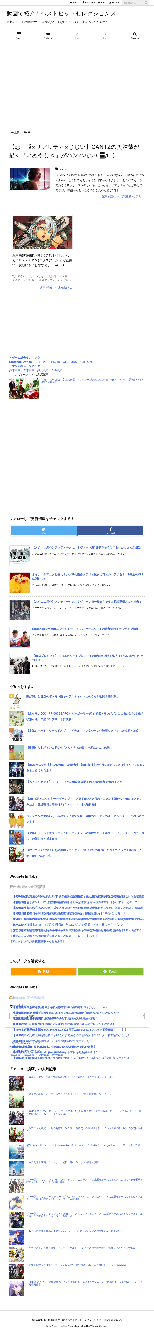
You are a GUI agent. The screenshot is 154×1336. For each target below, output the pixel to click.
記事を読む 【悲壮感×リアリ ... (123, 196)
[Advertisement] (77, 86)
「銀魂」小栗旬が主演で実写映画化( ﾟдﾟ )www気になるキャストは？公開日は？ (70, 1077)
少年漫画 (14, 370)
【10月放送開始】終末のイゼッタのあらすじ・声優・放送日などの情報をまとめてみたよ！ (75, 1230)
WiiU (65, 361)
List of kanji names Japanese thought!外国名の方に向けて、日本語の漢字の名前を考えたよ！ (73, 1057)
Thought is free (99, 1326)
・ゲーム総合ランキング (24, 357)
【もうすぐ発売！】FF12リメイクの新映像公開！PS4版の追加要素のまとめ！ (75, 781)
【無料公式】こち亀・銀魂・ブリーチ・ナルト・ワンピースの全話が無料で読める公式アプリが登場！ (81, 1247)
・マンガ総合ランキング (24, 366)
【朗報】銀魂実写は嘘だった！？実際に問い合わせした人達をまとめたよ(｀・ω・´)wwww (76, 1264)
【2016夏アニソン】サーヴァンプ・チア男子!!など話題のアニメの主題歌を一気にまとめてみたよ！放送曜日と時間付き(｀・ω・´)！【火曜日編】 (85, 1112)
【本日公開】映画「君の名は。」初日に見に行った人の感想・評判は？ (64, 1162)
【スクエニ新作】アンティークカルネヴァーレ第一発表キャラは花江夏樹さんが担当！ (87, 601)
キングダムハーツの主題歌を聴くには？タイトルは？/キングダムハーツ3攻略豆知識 (66, 1012)
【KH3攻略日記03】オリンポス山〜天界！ (40, 1024)
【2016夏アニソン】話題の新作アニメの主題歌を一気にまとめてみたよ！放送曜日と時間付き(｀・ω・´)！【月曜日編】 (84, 1283)
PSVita (55, 361)
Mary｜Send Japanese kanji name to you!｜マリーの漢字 (50, 1052)
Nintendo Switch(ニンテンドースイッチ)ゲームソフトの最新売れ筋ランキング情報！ (87, 628)
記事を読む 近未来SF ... (56, 287)
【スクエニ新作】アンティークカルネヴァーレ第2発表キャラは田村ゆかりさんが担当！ (88, 547)
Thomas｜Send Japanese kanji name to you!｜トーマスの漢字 (53, 1046)
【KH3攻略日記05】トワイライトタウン (38, 1007)
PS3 (45, 361)
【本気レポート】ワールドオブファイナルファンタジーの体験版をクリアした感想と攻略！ (84, 730)
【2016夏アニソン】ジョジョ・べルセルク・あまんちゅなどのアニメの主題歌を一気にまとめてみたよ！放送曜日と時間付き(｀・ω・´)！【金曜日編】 (84, 1215)
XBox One (86, 361)
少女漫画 (43, 370)
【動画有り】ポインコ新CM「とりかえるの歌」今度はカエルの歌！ (69, 747)
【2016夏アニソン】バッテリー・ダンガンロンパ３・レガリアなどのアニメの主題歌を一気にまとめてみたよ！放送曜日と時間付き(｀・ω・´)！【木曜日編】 (84, 1198)
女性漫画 (57, 370)
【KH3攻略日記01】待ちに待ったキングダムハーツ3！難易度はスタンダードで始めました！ (71, 1035)
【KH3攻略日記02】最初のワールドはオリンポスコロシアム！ (52, 1029)
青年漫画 (28, 370)
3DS (74, 361)
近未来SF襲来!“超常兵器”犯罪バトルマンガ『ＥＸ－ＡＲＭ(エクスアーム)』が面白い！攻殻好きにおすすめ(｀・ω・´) (42, 260)
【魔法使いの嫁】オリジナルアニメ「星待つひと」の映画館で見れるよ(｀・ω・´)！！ (73, 1094)
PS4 (37, 361)
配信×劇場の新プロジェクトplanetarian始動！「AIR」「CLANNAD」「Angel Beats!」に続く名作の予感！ (84, 1145)
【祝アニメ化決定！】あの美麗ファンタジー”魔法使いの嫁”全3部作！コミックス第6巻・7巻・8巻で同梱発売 (92, 381)
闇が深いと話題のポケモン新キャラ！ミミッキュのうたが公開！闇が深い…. (74, 696)
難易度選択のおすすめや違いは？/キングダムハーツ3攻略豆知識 (53, 1018)
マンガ (63, 168)
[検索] (146, 2)
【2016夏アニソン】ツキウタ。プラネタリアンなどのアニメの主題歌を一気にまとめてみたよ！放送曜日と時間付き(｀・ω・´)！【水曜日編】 (84, 1181)
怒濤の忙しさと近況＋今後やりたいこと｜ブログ (43, 1041)
